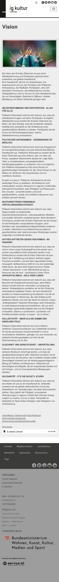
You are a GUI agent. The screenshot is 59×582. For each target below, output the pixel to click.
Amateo (13, 525)
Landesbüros (43, 446)
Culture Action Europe (10, 513)
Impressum (24, 452)
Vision (5, 415)
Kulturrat (5, 521)
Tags (6, 459)
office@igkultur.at (8, 500)
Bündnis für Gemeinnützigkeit (13, 517)
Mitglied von (9, 509)
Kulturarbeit (14, 421)
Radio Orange (17, 521)
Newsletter (9, 452)
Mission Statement (16, 415)
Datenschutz (41, 452)
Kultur (22, 421)
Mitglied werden (25, 446)
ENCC (4, 525)
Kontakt (8, 446)
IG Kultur (28, 415)
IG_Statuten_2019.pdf (14, 431)
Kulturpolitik (30, 421)
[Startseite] (21, 9)
